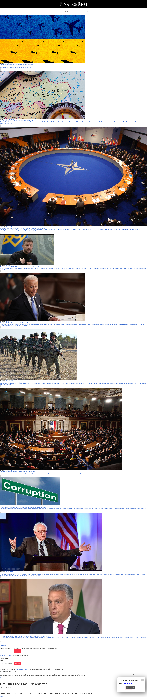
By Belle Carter (9, 380)
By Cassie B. (9, 470)
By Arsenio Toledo (10, 571)
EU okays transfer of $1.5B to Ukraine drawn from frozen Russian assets (16, 120)
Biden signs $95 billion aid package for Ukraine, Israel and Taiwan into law (17, 323)
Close (1, 696)
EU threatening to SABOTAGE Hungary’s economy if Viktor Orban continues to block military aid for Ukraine (24, 636)
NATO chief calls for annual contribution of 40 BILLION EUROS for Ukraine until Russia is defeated (22, 228)
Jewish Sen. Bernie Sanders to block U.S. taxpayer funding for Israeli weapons (18, 573)
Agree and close (130, 687)
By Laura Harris (9, 63)
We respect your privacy (21, 669)
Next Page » (3, 645)
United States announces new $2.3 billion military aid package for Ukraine (17, 64)
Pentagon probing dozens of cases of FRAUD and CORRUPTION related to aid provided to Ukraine (23, 507)
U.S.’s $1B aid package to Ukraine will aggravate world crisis (14, 382)
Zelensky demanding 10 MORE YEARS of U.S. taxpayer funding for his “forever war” (19, 266)
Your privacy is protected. (6, 655)
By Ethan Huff (9, 265)
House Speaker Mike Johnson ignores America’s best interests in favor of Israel (18, 471)
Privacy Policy (3, 677)
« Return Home (3, 643)
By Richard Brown (10, 119)
